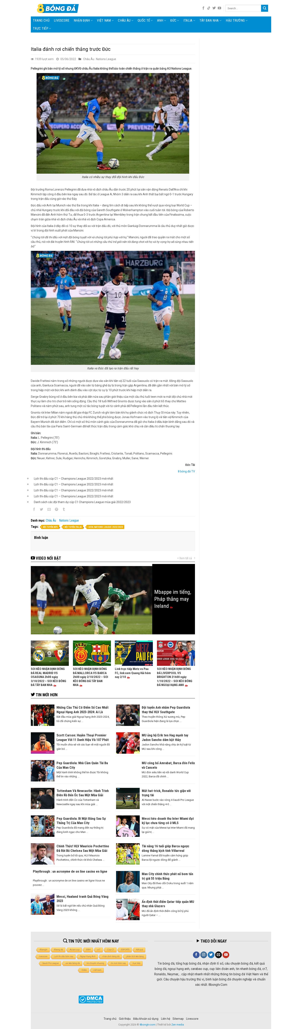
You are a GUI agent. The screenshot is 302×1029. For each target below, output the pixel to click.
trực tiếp (136, 963)
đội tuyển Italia (73, 527)
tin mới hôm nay (118, 963)
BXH (88, 950)
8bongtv (43, 950)
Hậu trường (235, 20)
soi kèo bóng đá (73, 963)
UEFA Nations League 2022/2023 (105, 527)
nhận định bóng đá (111, 956)
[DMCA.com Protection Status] (91, 999)
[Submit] (264, 8)
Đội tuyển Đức (50, 527)
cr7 (98, 950)
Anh (160, 20)
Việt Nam (104, 20)
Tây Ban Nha (209, 20)
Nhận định (82, 20)
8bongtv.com (147, 1024)
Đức (173, 20)
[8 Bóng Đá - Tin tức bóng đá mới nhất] (58, 8)
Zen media (177, 1024)
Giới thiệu (125, 1018)
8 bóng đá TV (186, 471)
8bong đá (58, 950)
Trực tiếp (40, 28)
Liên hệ (165, 1018)
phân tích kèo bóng (135, 956)
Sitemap (178, 1018)
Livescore (192, 1018)
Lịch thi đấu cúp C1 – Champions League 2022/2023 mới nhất (73, 478)
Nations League (106, 59)
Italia (187, 20)
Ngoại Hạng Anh (88, 956)
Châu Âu (124, 20)
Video (84, 970)
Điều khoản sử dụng (145, 1018)
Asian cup (75, 950)
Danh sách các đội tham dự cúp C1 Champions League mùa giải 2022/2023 (82, 502)
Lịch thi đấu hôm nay (63, 956)
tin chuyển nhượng (95, 963)
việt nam (97, 970)
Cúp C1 (110, 950)
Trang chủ (41, 20)
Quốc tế (144, 20)
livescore (61, 20)
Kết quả (139, 950)
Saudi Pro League (51, 963)
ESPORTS (125, 950)
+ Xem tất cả (184, 558)
